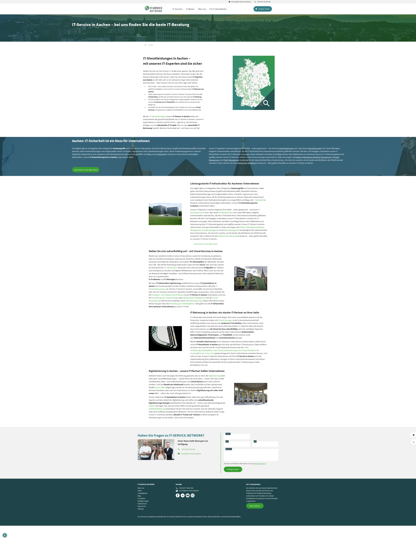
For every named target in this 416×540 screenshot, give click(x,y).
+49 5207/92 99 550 (186, 449)
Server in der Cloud (207, 353)
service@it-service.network (240, 2)
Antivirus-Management (304, 157)
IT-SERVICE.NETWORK (146, 484)
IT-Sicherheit (160, 154)
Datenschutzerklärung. (260, 463)
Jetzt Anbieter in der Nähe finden (86, 170)
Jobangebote (142, 493)
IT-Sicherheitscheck (285, 148)
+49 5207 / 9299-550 (184, 488)
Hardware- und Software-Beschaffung (167, 295)
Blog (139, 496)
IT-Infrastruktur (171, 267)
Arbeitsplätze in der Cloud (212, 350)
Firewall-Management (211, 230)
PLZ (227, 441)
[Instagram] (193, 495)
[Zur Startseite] (153, 8)
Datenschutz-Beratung (228, 236)
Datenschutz (142, 503)
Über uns (202, 9)
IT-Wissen (190, 9)
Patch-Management (232, 230)
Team (140, 490)
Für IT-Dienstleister (218, 9)
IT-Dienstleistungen (158, 116)
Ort (255, 441)
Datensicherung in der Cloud (235, 350)
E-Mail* (228, 434)
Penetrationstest (315, 148)
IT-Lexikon (141, 498)
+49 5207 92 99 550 (262, 2)
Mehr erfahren (255, 506)
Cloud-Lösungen (225, 320)
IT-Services (177, 9)
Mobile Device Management (194, 298)
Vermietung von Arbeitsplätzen (182, 303)
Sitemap (141, 509)
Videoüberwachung (194, 300)
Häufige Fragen (143, 501)
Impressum (142, 506)
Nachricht (228, 449)
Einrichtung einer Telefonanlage (165, 298)
